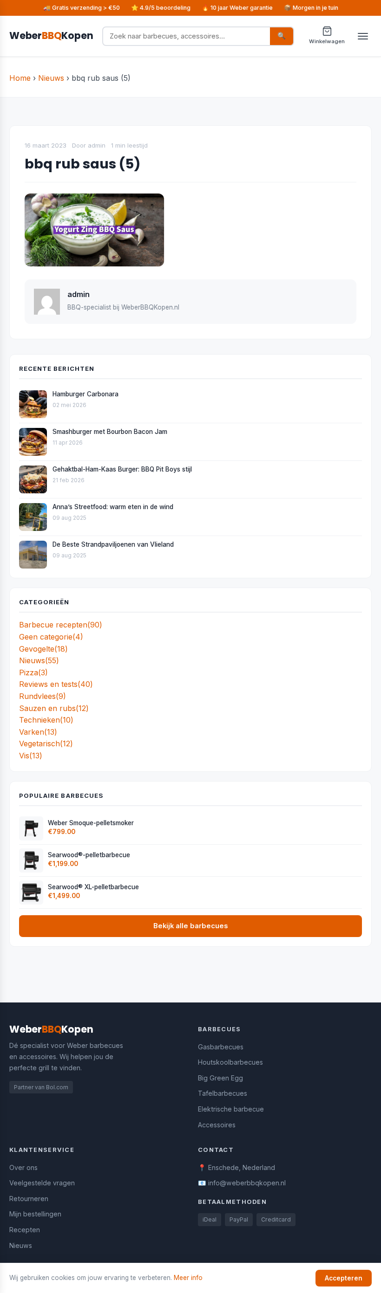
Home (20, 78)
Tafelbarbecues (222, 1093)
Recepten (24, 1230)
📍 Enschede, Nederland (236, 1167)
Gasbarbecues (220, 1047)
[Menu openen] (363, 36)
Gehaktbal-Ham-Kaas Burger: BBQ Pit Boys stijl (122, 469)
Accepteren (343, 1278)
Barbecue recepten (60, 624)
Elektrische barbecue (231, 1109)
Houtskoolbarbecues (230, 1062)
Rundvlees (42, 696)
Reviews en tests (56, 684)
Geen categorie (51, 636)
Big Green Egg (220, 1078)
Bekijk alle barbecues (190, 926)
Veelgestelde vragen (42, 1183)
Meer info (188, 1277)
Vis (30, 755)
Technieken (46, 719)
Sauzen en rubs (54, 708)
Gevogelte (43, 648)
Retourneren (28, 1198)
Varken (38, 732)
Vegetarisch (46, 743)
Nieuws (51, 78)
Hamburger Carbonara (85, 394)
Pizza (33, 672)
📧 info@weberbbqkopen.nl (242, 1183)
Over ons (23, 1167)
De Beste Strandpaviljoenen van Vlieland (113, 544)
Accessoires (217, 1125)
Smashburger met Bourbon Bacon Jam (110, 431)
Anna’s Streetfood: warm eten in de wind (113, 507)
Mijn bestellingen (35, 1214)
